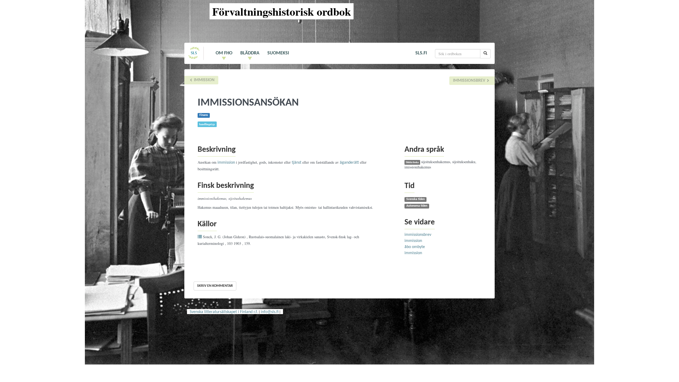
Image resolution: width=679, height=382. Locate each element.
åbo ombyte (414, 247)
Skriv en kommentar (215, 286)
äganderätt (349, 162)
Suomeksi (278, 53)
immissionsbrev (469, 81)
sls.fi (421, 53)
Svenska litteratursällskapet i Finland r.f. (224, 312)
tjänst (296, 162)
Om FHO (224, 53)
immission (204, 80)
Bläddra (249, 53)
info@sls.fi (269, 312)
